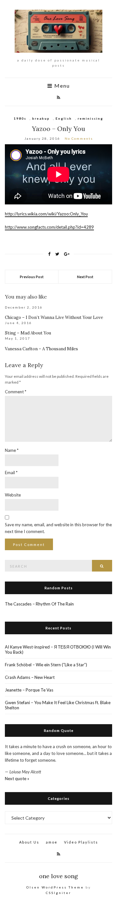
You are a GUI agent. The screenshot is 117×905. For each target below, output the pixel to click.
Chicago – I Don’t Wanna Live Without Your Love (54, 317)
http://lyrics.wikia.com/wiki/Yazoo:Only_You (46, 213)
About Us (29, 842)
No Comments (79, 138)
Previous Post (32, 277)
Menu (61, 86)
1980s (20, 118)
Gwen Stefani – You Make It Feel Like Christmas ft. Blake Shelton (57, 705)
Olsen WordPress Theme (55, 887)
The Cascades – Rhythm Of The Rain (39, 603)
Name (12, 450)
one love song (58, 876)
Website (13, 494)
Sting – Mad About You (28, 333)
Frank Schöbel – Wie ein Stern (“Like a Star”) (46, 664)
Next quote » (17, 778)
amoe (52, 842)
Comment (15, 391)
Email (11, 472)
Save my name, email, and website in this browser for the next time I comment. (58, 528)
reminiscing (90, 118)
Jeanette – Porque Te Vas (29, 689)
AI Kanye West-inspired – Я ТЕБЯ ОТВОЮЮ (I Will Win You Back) (58, 649)
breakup (41, 118)
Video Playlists (81, 842)
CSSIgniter (58, 893)
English (64, 118)
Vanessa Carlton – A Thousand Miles (41, 349)
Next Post (85, 277)
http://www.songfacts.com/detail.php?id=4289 (49, 227)
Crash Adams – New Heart (30, 677)
